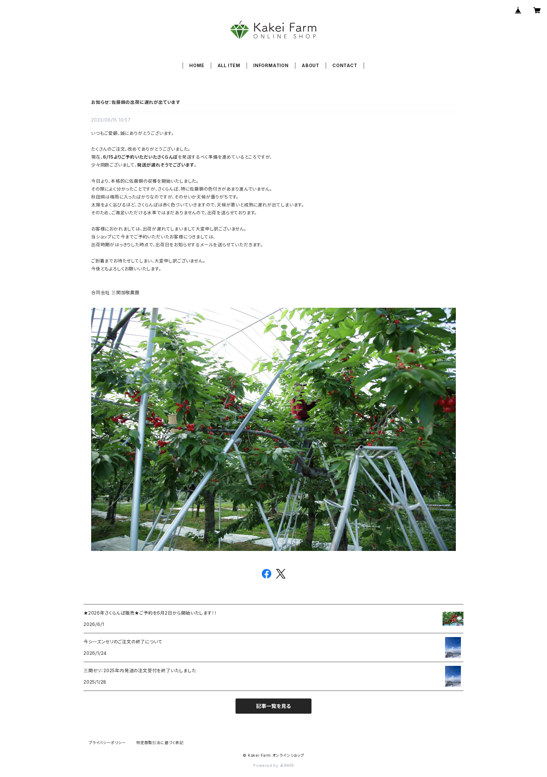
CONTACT (344, 65)
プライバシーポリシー (107, 742)
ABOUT (310, 65)
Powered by (266, 765)
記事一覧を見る (273, 706)
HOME (196, 65)
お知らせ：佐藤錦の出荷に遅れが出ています (135, 102)
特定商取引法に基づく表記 (160, 742)
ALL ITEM (228, 65)
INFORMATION (271, 65)
